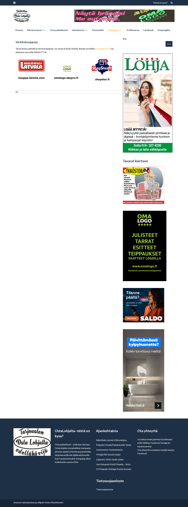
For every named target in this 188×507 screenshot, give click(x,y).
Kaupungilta (164, 30)
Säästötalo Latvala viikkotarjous (111, 440)
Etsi (124, 39)
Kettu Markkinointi (54, 502)
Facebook (148, 30)
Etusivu (19, 30)
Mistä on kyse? (160, 2)
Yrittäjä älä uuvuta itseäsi (108, 454)
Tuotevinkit (98, 30)
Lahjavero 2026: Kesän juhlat (109, 459)
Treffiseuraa (132, 30)
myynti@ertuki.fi (103, 48)
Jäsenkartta (78, 30)
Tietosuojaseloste (104, 489)
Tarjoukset (113, 30)
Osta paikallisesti (59, 30)
